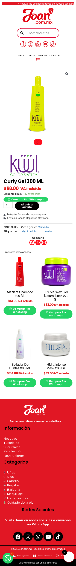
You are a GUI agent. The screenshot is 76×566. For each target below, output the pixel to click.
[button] (38, 60)
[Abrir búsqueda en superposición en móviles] (38, 33)
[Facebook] (32, 242)
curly (22, 231)
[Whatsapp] (38, 242)
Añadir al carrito (27, 206)
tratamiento (43, 231)
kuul (30, 231)
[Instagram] (44, 242)
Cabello (43, 227)
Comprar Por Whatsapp (27, 199)
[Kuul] (24, 166)
